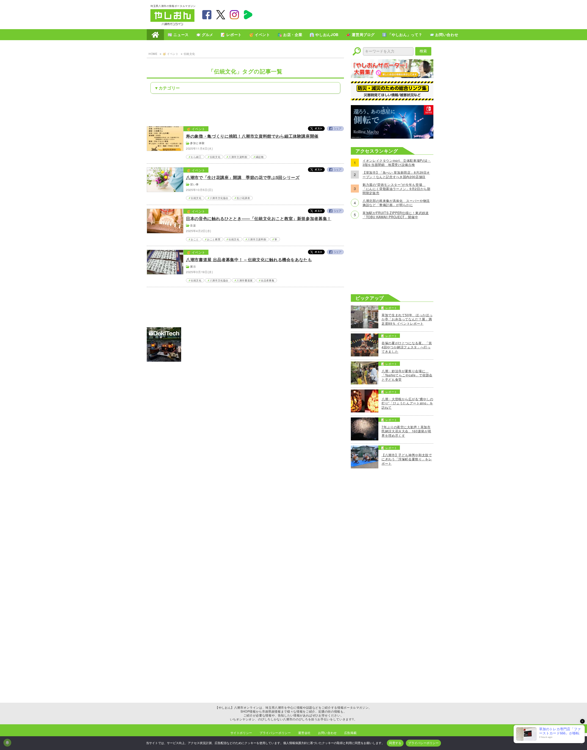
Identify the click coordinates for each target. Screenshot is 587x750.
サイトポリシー (241, 732)
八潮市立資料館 (238, 157)
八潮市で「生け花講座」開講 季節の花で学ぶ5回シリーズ (242, 177)
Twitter (316, 128)
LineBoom (248, 14)
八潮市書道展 (245, 280)
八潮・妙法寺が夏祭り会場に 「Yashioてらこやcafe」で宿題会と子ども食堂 (407, 375)
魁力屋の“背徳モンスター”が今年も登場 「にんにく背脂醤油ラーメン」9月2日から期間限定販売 (396, 188)
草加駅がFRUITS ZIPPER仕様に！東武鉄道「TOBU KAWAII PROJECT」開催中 (396, 215)
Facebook (335, 128)
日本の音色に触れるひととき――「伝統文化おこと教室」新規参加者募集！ (258, 218)
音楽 (193, 225)
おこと (195, 239)
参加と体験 (197, 143)
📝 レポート (231, 34)
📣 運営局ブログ (360, 34)
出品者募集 (267, 280)
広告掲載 (350, 732)
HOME (155, 34)
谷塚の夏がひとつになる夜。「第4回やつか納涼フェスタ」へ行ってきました (407, 347)
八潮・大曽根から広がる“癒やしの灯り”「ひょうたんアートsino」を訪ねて (407, 403)
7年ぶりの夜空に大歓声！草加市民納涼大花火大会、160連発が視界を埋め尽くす (406, 431)
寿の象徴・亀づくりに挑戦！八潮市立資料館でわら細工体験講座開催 (252, 136)
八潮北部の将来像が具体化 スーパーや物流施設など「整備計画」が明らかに (396, 203)
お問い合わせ (327, 732)
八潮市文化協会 (219, 198)
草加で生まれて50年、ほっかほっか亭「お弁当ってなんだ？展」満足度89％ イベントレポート (407, 319)
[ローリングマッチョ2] (392, 137)
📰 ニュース (178, 34)
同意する (395, 743)
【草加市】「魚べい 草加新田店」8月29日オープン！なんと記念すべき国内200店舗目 (396, 174)
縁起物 (260, 157)
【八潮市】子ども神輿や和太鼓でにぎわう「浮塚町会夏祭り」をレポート (407, 459)
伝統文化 (189, 54)
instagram (234, 14)
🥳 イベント (259, 34)
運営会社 (304, 732)
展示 (193, 266)
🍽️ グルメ (204, 34)
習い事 (194, 184)
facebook (206, 14)
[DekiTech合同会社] (164, 360)
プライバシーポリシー (275, 732)
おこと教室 (213, 239)
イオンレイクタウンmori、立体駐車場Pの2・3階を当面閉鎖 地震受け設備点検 (397, 162)
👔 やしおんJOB (324, 34)
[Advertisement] (353, 14)
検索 (423, 51)
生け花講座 (243, 198)
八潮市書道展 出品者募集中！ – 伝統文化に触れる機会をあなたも (249, 260)
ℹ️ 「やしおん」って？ (402, 34)
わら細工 (196, 157)
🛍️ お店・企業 (289, 34)
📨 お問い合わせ (443, 34)
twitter (220, 14)
